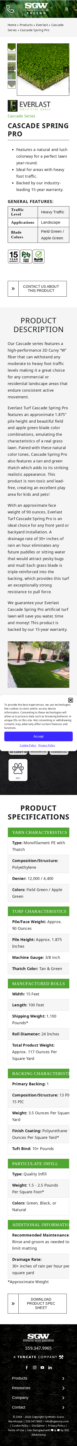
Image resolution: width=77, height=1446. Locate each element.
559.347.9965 (38, 1348)
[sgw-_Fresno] (36, 4)
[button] (70, 700)
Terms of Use (16, 1430)
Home (12, 25)
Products (26, 25)
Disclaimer (38, 1426)
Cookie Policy (28, 745)
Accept (38, 736)
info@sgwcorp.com (56, 1421)
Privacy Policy (46, 745)
